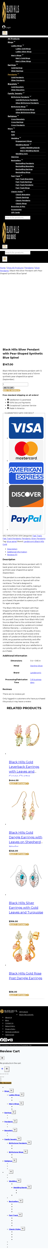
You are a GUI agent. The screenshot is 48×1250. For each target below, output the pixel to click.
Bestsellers (14, 1201)
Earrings (7, 1113)
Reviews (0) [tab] (12, 555)
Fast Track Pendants (24, 185)
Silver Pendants (18, 80)
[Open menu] (4, 259)
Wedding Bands (20, 1188)
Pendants (26, 539)
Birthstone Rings (16, 1152)
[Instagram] (5, 1040)
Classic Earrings (22, 197)
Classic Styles (15, 1229)
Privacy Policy (10, 1029)
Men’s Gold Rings (23, 58)
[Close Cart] (2, 1058)
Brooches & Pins (18, 207)
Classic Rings (21, 204)
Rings (6, 1091)
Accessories (16, 210)
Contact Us (9, 1023)
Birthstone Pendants (18, 1143)
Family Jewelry (10, 1139)
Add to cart (8, 388)
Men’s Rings (14, 1104)
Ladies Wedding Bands (30, 148)
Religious (8, 1161)
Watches (15, 157)
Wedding (13, 1181)
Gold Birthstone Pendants (27, 100)
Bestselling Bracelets (25, 166)
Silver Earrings (17, 71)
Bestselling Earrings (24, 169)
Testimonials (9, 1035)
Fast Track (37, 536)
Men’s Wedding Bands (29, 151)
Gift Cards (15, 212)
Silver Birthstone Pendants (27, 103)
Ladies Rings (14, 1095)
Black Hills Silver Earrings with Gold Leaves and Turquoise (26, 907)
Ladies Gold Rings (23, 49)
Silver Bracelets (17, 90)
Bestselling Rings (23, 172)
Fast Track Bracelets (24, 179)
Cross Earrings (17, 122)
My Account (5, 1083)
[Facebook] (2, 1040)
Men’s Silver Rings (23, 61)
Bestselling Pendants (25, 163)
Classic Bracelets (23, 195)
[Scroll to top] (2, 1069)
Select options (17, 783)
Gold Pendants (17, 77)
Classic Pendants (23, 200)
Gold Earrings (16, 68)
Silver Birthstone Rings (25, 113)
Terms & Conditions (12, 1032)
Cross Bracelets (18, 119)
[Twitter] (8, 1040)
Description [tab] (12, 549)
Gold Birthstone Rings (25, 110)
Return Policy (10, 1026)
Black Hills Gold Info (26, 1015)
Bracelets (8, 1131)
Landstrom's (35, 673)
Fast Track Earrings (24, 182)
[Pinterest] (11, 1040)
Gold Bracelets (17, 87)
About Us (8, 1017)
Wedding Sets (22, 154)
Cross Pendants (18, 125)
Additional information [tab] (17, 552)
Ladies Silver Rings (23, 52)
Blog (7, 1020)
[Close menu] (0, 1080)
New (13, 132)
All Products (14, 39)
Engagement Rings (24, 141)
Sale (13, 135)
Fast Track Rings (23, 188)
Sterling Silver (36, 666)
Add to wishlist (11, 390)
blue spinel (12, 541)
